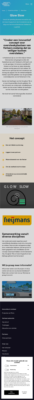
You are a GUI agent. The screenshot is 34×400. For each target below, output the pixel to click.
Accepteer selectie (24, 392)
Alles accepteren (11, 392)
